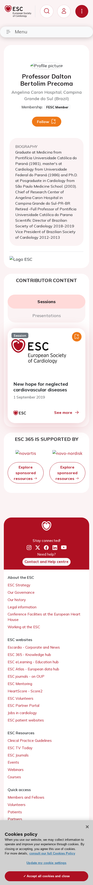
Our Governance (21, 592)
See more (63, 412)
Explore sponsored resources (25, 473)
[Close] (87, 827)
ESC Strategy (19, 585)
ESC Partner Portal (23, 705)
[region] (46, 852)
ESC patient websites (26, 720)
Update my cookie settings (46, 863)
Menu (21, 32)
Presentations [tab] (46, 315)
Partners (15, 819)
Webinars (16, 769)
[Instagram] (29, 547)
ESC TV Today (20, 748)
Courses (14, 777)
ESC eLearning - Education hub (33, 662)
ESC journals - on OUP (26, 676)
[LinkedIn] (54, 547)
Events (13, 762)
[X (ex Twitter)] (37, 547)
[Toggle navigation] (81, 11)
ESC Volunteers (20, 698)
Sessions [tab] (46, 301)
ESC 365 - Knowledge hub (29, 654)
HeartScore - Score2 (25, 691)
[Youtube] (64, 548)
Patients (15, 812)
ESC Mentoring (20, 683)
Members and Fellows (26, 797)
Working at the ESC (24, 627)
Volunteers (17, 804)
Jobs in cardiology (22, 713)
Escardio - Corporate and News (34, 647)
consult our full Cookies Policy (52, 853)
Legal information (22, 607)
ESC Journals (18, 755)
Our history (17, 599)
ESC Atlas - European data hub (33, 669)
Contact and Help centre (46, 561)
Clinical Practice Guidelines (30, 740)
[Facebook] (46, 547)
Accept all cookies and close (48, 876)
